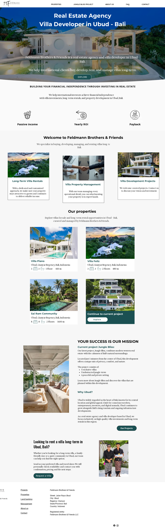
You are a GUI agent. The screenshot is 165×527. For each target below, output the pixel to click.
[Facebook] (114, 525)
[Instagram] (117, 525)
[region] (28, 176)
